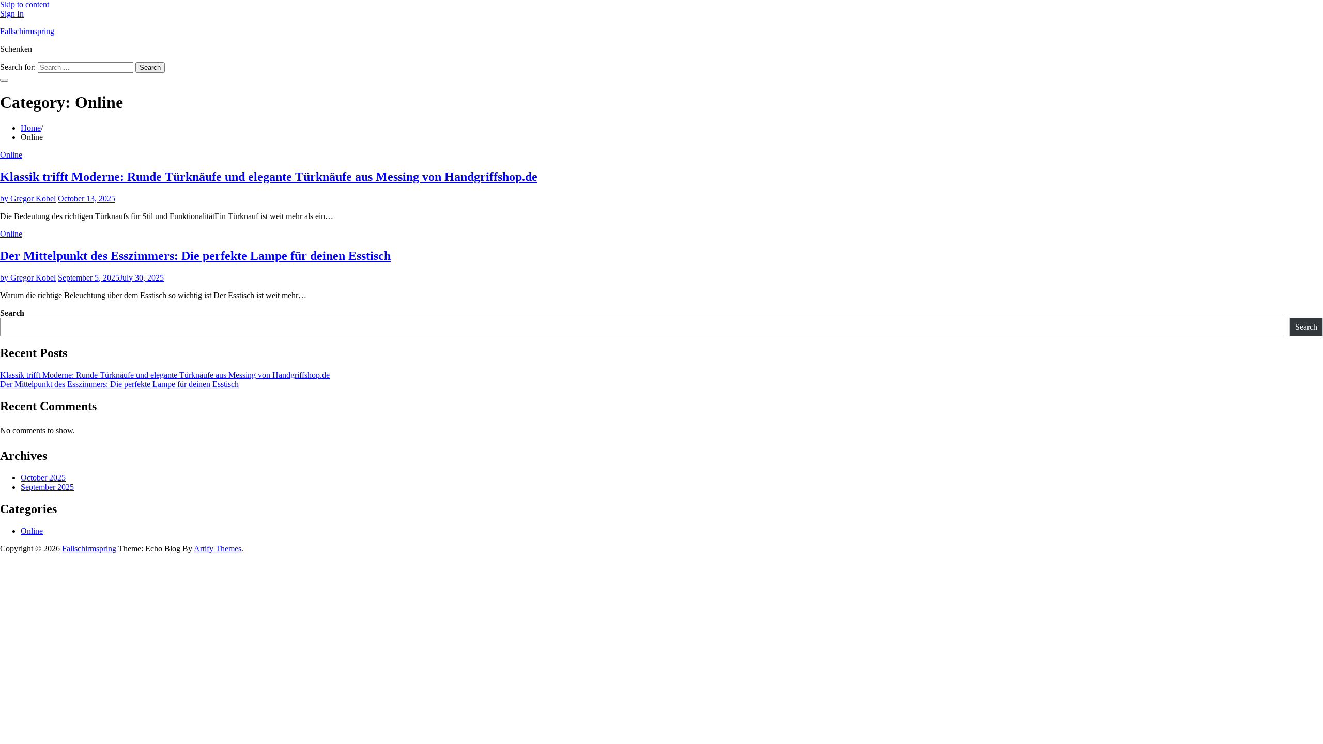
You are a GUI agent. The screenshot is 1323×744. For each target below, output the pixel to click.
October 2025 (43, 477)
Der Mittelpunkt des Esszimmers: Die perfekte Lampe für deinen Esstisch (195, 255)
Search (12, 312)
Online (11, 154)
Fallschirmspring (27, 31)
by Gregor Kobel (28, 198)
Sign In (12, 13)
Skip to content (24, 4)
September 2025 (47, 487)
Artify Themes (217, 548)
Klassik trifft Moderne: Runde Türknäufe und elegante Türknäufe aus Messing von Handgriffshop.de (268, 176)
